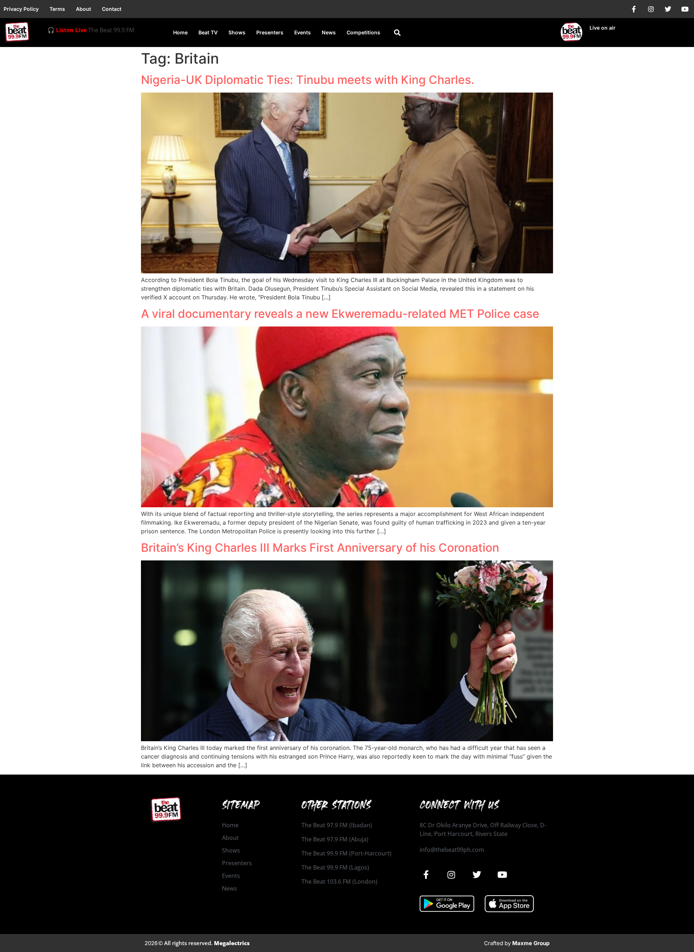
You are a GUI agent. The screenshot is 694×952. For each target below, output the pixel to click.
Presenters (269, 32)
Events (302, 32)
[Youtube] (685, 9)
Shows (236, 32)
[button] (397, 33)
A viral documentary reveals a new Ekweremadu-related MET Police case (340, 314)
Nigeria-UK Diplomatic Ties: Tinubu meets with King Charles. (307, 80)
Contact (111, 9)
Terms (57, 9)
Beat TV (208, 32)
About (83, 9)
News (329, 32)
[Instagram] (651, 9)
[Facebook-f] (634, 9)
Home (180, 32)
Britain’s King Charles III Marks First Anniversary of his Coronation (320, 548)
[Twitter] (668, 9)
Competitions (363, 32)
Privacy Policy (21, 9)
